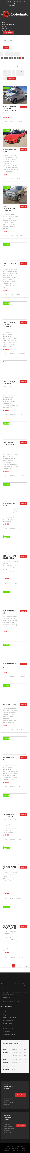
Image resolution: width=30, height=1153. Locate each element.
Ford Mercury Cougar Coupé (9, 443)
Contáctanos (21, 1125)
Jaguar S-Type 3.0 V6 (10, 868)
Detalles (23, 107)
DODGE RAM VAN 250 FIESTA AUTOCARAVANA (10, 109)
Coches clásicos (7, 1012)
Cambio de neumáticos (9, 1017)
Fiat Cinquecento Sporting (9, 208)
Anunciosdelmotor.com (9, 1034)
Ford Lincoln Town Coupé (9, 382)
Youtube (24, 975)
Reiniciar (11, 79)
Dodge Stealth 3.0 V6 (9, 150)
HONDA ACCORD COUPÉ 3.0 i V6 (9, 557)
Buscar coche (21, 1095)
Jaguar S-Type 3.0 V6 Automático (10, 927)
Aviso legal (8, 1148)
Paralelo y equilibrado (9, 1020)
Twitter (15, 975)
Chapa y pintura (7, 1015)
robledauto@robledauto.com (15, 4)
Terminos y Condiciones (18, 1148)
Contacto (4, 28)
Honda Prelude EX (10, 665)
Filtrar (6, 48)
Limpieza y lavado (8, 1023)
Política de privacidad (9, 1150)
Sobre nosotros (6, 30)
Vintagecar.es (6, 1031)
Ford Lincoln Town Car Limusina (9, 324)
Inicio (3, 22)
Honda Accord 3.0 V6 (9, 504)
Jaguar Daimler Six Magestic (10, 815)
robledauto (20, 1146)
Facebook (6, 975)
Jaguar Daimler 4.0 (10, 758)
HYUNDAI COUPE (9, 704)
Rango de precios (7, 40)
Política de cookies (21, 1150)
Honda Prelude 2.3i (10, 612)
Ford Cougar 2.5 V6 (10, 264)
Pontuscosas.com (8, 1028)
